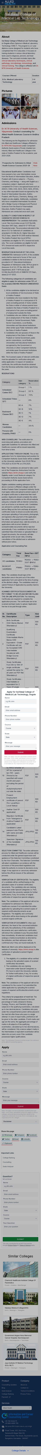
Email (7, 707)
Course (8, 725)
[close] (36, 690)
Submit (20, 752)
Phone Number (11, 716)
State (7, 734)
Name (7, 698)
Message (8, 743)
